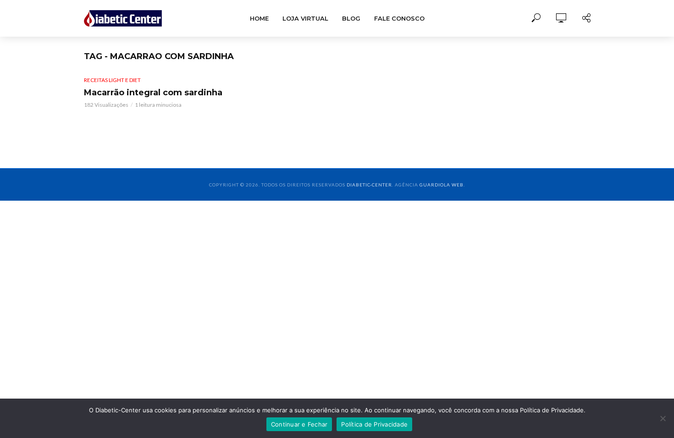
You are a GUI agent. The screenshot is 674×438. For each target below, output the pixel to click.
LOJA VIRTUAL (305, 18)
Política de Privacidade (374, 424)
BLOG (351, 18)
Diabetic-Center (369, 184)
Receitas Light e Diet (112, 80)
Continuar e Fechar (299, 424)
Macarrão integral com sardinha (153, 93)
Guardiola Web (442, 184)
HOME (259, 18)
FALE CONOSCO (399, 18)
